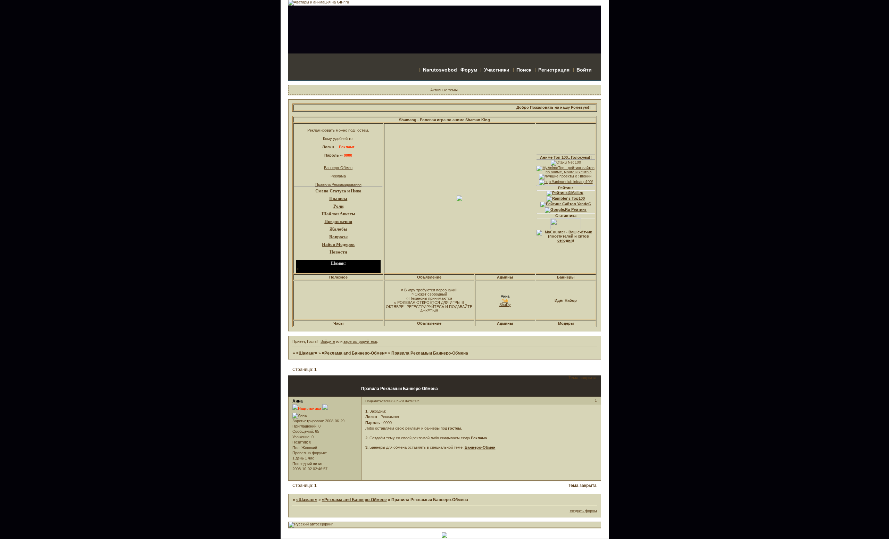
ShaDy (505, 304)
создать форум (583, 511)
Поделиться (375, 401)
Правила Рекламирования (338, 184)
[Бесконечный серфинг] (311, 524)
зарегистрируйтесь (360, 341)
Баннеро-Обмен (338, 168)
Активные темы (444, 90)
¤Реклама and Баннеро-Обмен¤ (354, 353)
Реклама (338, 176)
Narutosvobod (440, 70)
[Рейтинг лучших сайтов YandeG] (565, 204)
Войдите (328, 341)
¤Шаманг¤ (306, 353)
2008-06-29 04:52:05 (402, 401)
